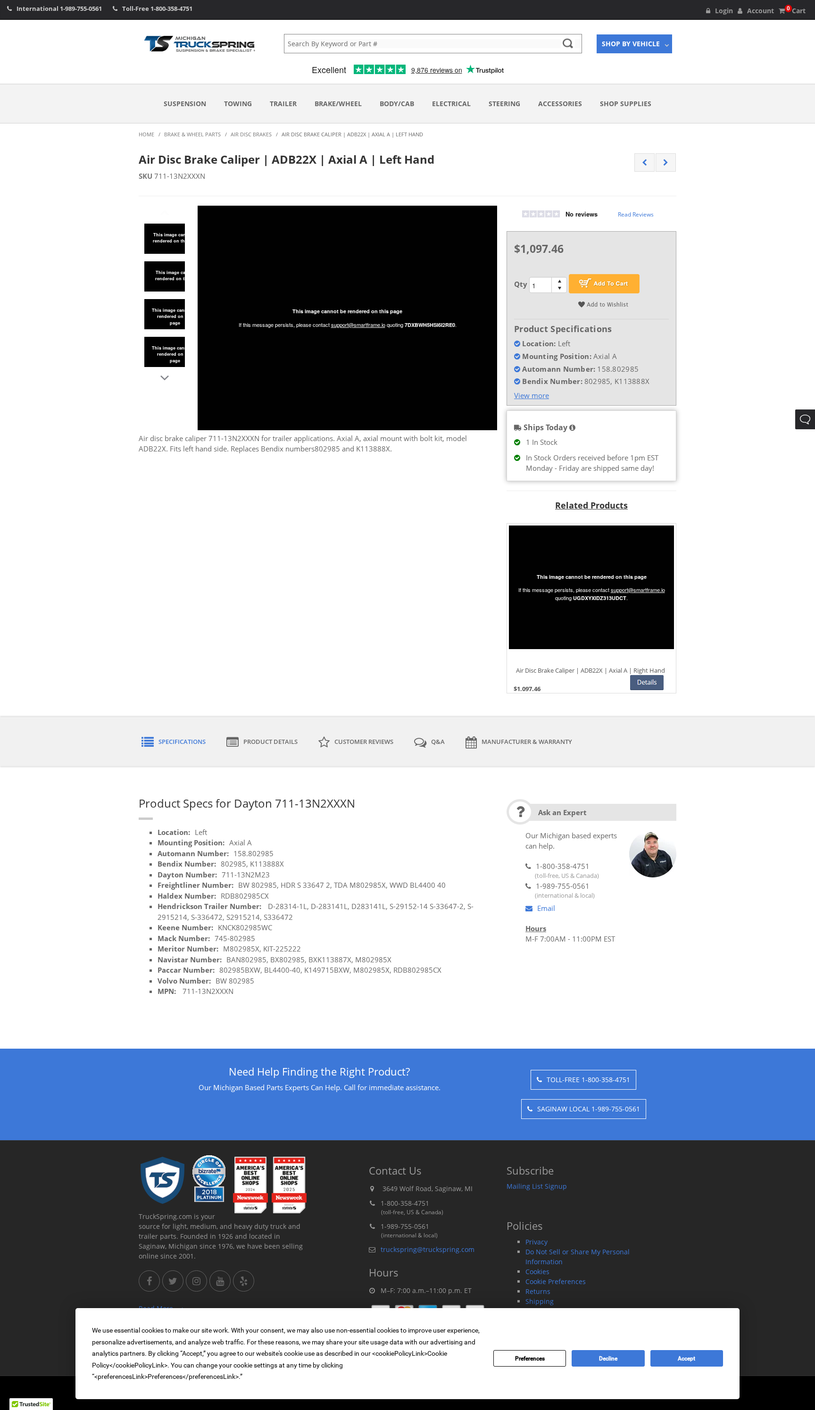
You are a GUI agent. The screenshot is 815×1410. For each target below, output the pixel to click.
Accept (686, 1358)
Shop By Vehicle (631, 43)
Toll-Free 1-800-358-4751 (588, 1079)
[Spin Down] (559, 289)
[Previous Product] (644, 162)
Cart (796, 10)
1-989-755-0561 (81, 8)
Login (724, 10)
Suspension (185, 103)
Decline (608, 1358)
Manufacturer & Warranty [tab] (527, 741)
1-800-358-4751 (171, 8)
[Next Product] (666, 162)
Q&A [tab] (438, 741)
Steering (504, 103)
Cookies (537, 1271)
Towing (238, 103)
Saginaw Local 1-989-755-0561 (588, 1108)
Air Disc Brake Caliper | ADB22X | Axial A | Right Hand (590, 671)
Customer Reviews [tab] (363, 741)
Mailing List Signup (537, 1186)
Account (760, 10)
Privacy (536, 1241)
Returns (537, 1291)
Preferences (530, 1358)
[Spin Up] (559, 281)
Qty (520, 284)
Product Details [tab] (270, 741)
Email (546, 908)
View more (531, 395)
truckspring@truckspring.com (427, 1249)
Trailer (283, 103)
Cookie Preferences (555, 1281)
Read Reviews (636, 214)
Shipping (539, 1301)
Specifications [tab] (182, 741)
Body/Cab (397, 103)
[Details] (647, 682)
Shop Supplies (625, 103)
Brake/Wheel (338, 103)
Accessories (560, 103)
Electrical (451, 103)
